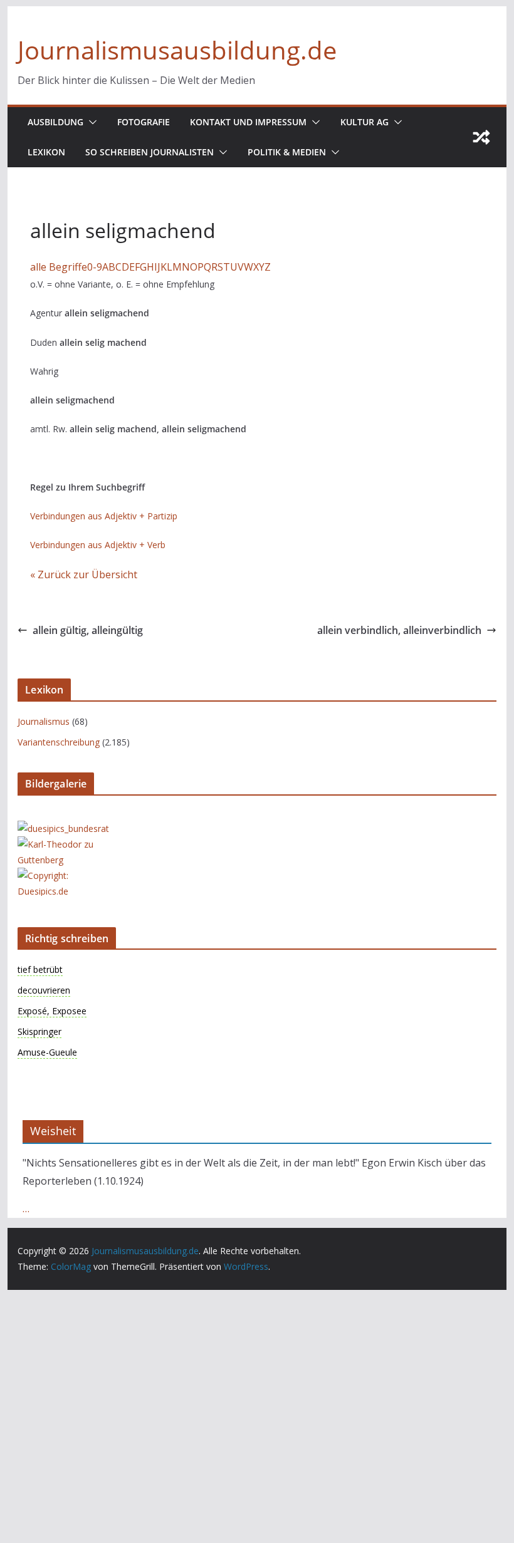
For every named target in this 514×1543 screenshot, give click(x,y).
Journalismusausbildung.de (177, 50)
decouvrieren (44, 990)
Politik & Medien (287, 152)
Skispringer (39, 1031)
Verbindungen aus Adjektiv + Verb (97, 545)
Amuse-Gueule (47, 1052)
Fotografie (143, 122)
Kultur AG (364, 122)
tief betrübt (40, 969)
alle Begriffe (58, 267)
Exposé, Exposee (52, 1011)
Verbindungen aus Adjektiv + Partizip (103, 516)
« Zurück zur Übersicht (83, 574)
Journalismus (44, 721)
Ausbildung (55, 122)
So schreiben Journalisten (149, 152)
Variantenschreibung (59, 742)
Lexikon (46, 152)
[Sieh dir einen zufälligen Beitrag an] (481, 137)
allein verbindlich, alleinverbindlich (399, 630)
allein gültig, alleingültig (88, 630)
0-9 (94, 267)
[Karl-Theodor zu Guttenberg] (68, 844)
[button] (90, 122)
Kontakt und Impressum (248, 122)
